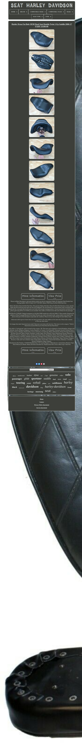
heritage (31, 392)
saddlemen (57, 383)
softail (36, 382)
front (69, 387)
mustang (39, 391)
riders (54, 392)
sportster (36, 378)
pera (49, 383)
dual (54, 379)
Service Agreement (41, 407)
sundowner (21, 375)
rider (61, 375)
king (41, 387)
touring (20, 382)
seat (48, 391)
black (14, 387)
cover (29, 383)
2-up (46, 375)
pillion (44, 383)
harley (68, 382)
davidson (32, 386)
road (65, 379)
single (12, 383)
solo (68, 374)
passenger (17, 378)
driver (14, 375)
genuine (54, 375)
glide (26, 378)
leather (29, 375)
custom (70, 379)
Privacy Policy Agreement (41, 405)
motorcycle (21, 387)
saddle (47, 378)
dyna (36, 375)
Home (41, 399)
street (59, 379)
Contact (42, 402)
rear (42, 375)
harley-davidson (55, 386)
